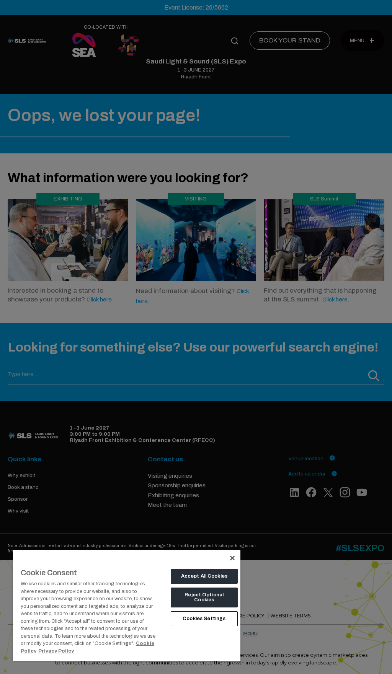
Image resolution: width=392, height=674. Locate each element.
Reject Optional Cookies (204, 597)
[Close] (232, 558)
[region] (126, 605)
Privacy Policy (56, 651)
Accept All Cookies (204, 576)
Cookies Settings (204, 618)
